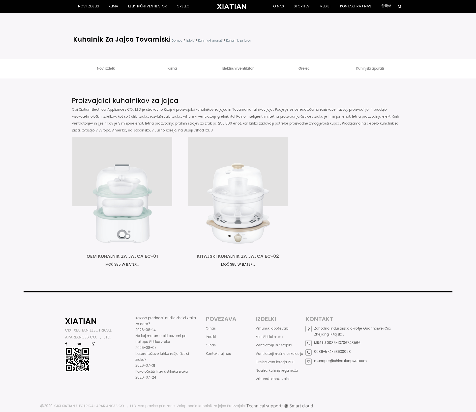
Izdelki (190, 40)
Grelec (183, 6)
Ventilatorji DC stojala (274, 345)
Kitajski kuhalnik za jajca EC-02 (238, 256)
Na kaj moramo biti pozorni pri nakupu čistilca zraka (160, 339)
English (400, 11)
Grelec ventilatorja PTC (275, 362)
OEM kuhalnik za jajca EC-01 (122, 256)
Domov (177, 40)
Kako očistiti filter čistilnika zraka (161, 371)
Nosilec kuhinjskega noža (277, 370)
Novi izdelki (88, 6)
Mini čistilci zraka (269, 337)
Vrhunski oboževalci (272, 328)
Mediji (325, 6)
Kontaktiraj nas (355, 6)
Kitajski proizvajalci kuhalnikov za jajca (196, 109)
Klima (113, 6)
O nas (278, 6)
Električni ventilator (147, 6)
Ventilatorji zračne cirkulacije (279, 354)
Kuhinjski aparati (210, 40)
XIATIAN (81, 321)
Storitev (302, 6)
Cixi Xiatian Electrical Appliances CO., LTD (107, 109)
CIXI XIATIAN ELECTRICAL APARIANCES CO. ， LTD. (95, 406)
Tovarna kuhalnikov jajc (252, 109)
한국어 (386, 6)
